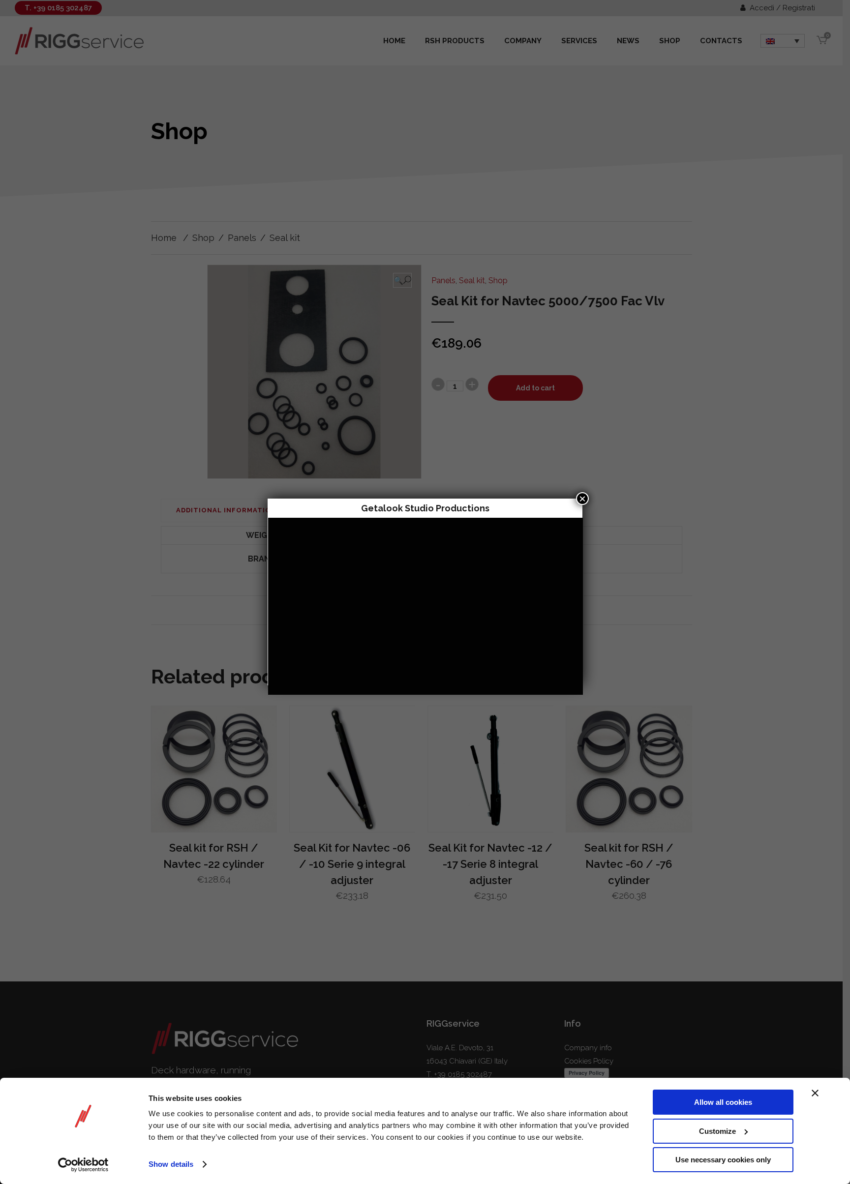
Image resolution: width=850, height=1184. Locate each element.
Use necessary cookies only (723, 1159)
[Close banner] (815, 1093)
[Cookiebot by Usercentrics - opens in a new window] (83, 1164)
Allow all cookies (723, 1102)
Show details (171, 1164)
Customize (717, 1131)
